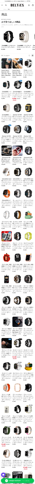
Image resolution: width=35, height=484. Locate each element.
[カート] (33, 5)
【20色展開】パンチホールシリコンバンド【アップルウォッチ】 (8, 46)
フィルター (6, 55)
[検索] (6, 5)
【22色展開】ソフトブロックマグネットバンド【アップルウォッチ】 (24, 46)
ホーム (5, 9)
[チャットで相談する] (3, 475)
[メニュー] (2, 5)
